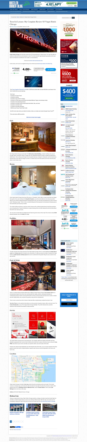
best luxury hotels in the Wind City (45, 63)
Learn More (68, 247)
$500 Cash (68, 138)
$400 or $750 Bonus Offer (71, 168)
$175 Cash (68, 186)
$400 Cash (68, 147)
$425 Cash (68, 177)
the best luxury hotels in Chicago (48, 401)
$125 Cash (68, 182)
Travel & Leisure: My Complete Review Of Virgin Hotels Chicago (33, 22)
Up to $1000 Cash (69, 152)
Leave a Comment (53, 26)
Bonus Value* (64, 277)
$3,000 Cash (68, 122)
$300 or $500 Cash (70, 172)
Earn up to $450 (69, 128)
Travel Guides (18, 429)
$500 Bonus (68, 141)
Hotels (15, 429)
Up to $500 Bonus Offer (70, 157)
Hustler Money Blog (20, 4)
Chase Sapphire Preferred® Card (19, 89)
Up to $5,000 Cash (69, 110)
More (22, 427)
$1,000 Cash (68, 193)
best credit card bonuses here (36, 60)
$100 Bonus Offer (69, 163)
